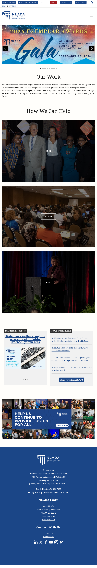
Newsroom (13, 6)
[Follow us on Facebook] (46, 542)
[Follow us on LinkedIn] (36, 542)
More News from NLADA (71, 380)
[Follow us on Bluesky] (61, 542)
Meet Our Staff (48, 516)
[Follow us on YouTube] (51, 542)
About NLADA (48, 506)
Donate (53, 2)
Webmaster (48, 536)
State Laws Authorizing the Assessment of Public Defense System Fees (25, 339)
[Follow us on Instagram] (56, 542)
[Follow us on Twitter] (41, 542)
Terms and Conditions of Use (55, 492)
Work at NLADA (48, 519)
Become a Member (9, 2)
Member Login (81, 2)
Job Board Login (66, 2)
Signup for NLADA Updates (28, 2)
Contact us (48, 533)
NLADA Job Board (48, 513)
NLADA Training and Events (48, 509)
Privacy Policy (34, 492)
